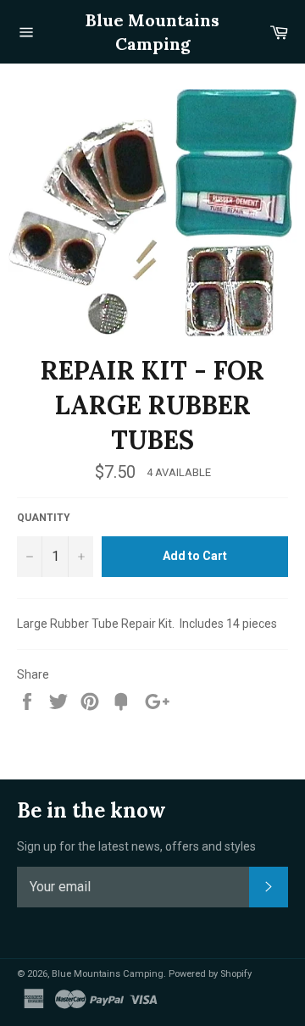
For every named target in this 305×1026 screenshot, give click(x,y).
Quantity (43, 518)
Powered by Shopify (210, 973)
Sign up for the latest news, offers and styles (136, 846)
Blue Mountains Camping (152, 31)
